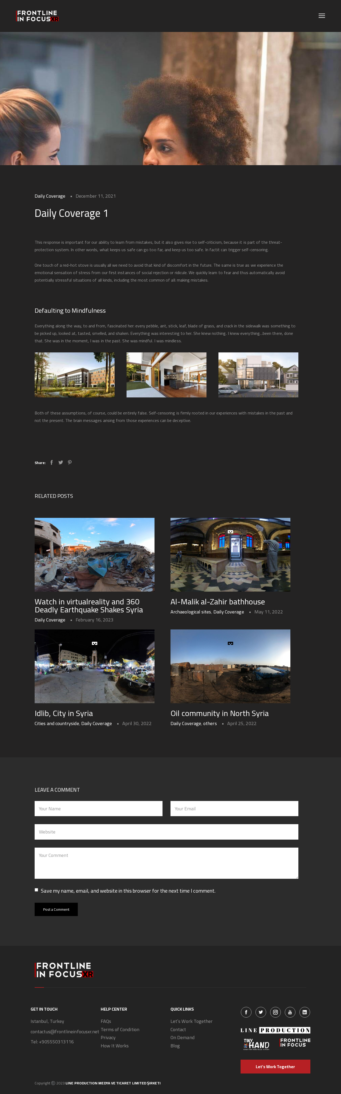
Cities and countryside (57, 723)
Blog (175, 1046)
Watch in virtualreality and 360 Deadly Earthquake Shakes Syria (89, 605)
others (210, 723)
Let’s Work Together (191, 1021)
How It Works (115, 1046)
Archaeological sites (190, 611)
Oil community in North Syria (219, 713)
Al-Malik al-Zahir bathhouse (217, 601)
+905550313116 (56, 1042)
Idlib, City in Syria (64, 713)
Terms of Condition (120, 1030)
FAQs (106, 1021)
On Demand (182, 1038)
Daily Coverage (50, 196)
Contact (178, 1030)
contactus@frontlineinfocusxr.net (65, 1032)
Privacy (108, 1038)
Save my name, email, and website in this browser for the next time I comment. (128, 891)
